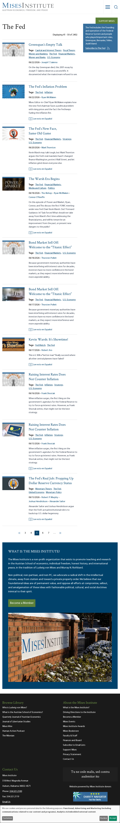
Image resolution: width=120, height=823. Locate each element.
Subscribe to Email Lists (74, 745)
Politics (51, 188)
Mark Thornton (48, 148)
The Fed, (53, 54)
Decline (103, 818)
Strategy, (67, 139)
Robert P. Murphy (49, 497)
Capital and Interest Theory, (48, 50)
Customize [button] (7, 818)
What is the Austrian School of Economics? (22, 712)
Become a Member (22, 603)
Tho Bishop (46, 193)
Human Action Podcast (13, 731)
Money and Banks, (37, 57)
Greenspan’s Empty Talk (45, 44)
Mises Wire (7, 726)
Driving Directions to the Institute (79, 712)
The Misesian (8, 736)
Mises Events (69, 722)
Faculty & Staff (70, 736)
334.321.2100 (15, 791)
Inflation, (48, 385)
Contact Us (68, 759)
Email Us (6, 802)
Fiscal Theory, (69, 50)
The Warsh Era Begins (44, 179)
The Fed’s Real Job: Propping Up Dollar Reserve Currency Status (51, 481)
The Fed (51, 345)
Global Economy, (37, 492)
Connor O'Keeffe (37, 197)
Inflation (48, 92)
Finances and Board (72, 740)
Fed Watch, (40, 345)
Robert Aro (46, 350)
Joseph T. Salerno (49, 62)
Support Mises (107, 21)
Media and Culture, (38, 188)
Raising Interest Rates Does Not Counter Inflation (47, 377)
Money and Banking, (38, 54)
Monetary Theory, (43, 489)
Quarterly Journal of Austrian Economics (21, 717)
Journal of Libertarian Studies (16, 722)
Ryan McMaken (48, 97)
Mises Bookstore (71, 731)
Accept (113, 818)
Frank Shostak (48, 393)
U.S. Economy (53, 57)
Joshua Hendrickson (38, 501)
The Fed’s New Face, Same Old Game (43, 131)
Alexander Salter (57, 501)
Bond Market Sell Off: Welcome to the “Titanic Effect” (50, 245)
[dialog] (60, 814)
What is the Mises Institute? (76, 707)
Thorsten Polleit (49, 258)
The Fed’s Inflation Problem (48, 86)
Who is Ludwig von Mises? (14, 707)
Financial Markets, (66, 54)
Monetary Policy (54, 492)
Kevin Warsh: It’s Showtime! (48, 339)
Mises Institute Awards (74, 726)
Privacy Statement (72, 754)
